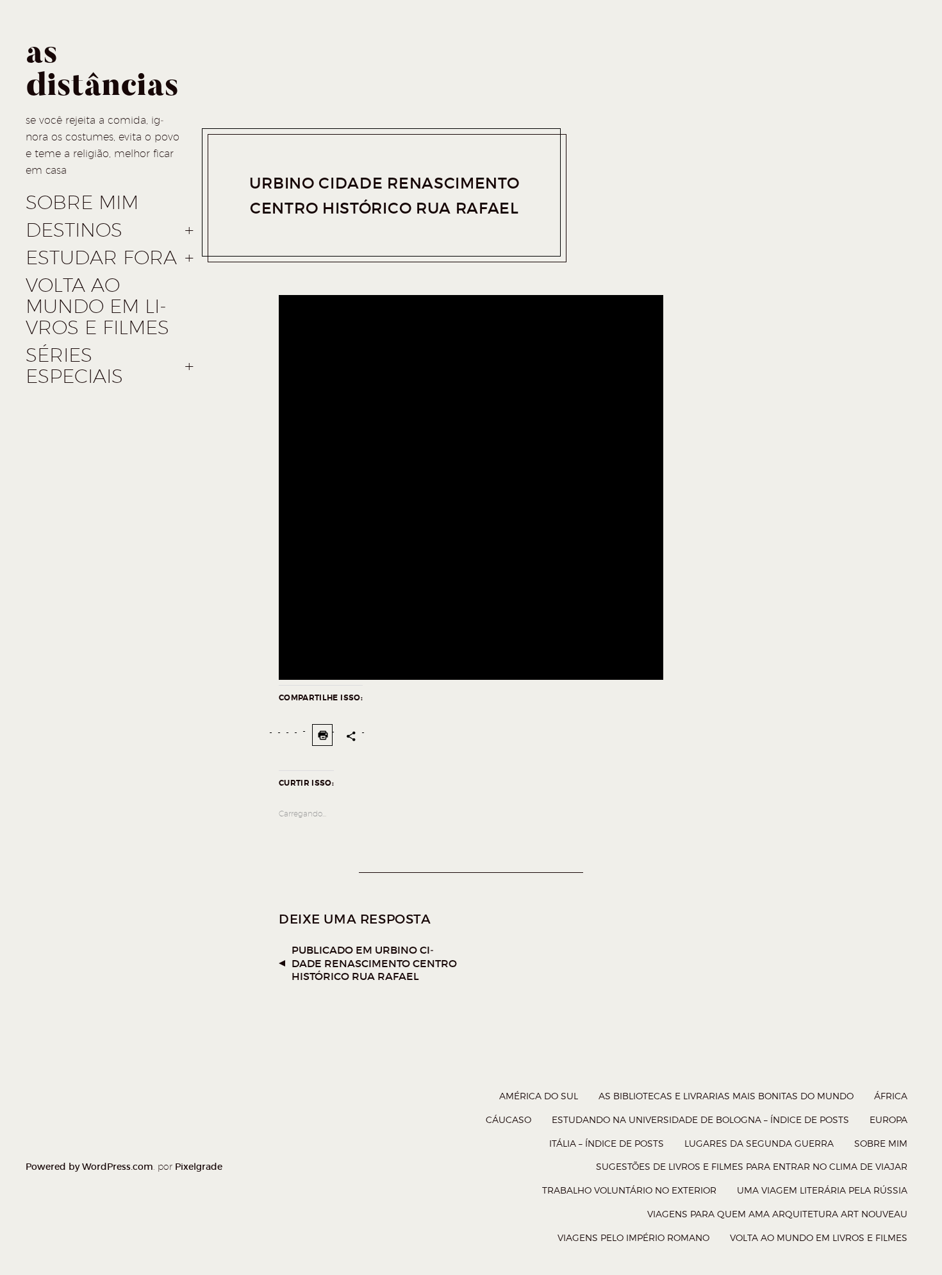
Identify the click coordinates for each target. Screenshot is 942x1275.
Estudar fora (101, 258)
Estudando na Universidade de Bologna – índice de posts (700, 1119)
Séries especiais (74, 365)
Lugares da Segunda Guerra (759, 1143)
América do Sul (538, 1095)
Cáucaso (508, 1119)
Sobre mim (82, 203)
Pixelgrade (198, 1166)
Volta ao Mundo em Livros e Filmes (97, 306)
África (890, 1095)
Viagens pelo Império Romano (633, 1237)
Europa (888, 1119)
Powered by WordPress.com (89, 1166)
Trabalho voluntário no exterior (629, 1190)
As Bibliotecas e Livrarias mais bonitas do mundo (726, 1095)
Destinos (74, 230)
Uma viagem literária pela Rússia (822, 1190)
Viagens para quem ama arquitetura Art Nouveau (777, 1213)
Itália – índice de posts (606, 1143)
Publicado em (374, 963)
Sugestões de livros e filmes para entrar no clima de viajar (751, 1166)
